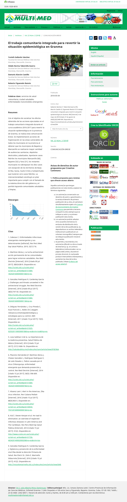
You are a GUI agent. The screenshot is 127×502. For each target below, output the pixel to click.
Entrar (120, 11)
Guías (104, 102)
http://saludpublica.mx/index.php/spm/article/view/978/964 (33, 349)
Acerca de (79, 27)
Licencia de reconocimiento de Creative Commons (69, 206)
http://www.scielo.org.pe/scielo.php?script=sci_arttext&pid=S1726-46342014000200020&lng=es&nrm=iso (24, 437)
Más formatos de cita (60, 129)
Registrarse (111, 11)
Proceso (44, 27)
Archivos (17, 27)
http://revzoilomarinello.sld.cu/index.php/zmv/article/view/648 (34, 464)
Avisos (68, 27)
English (93, 52)
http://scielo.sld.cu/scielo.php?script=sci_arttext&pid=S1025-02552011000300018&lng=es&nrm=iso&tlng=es (27, 328)
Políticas (57, 27)
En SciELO (93, 27)
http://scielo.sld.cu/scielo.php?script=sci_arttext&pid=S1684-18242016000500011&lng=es (21, 298)
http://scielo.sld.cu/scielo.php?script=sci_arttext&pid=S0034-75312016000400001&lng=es (21, 407)
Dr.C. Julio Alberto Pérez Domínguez (31, 488)
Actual (7, 27)
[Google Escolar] (103, 198)
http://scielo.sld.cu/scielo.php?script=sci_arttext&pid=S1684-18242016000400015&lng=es (21, 270)
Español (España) (97, 56)
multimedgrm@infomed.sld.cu (21, 495)
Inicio (10, 35)
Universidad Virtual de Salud (86, 2)
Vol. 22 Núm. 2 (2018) (32, 35)
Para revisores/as (97, 85)
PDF (55, 84)
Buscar (118, 27)
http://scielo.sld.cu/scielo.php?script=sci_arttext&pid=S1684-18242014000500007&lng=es (21, 382)
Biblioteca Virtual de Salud (110, 2)
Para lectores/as (97, 78)
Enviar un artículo (98, 65)
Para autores (30, 27)
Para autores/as (97, 82)
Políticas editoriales (104, 99)
